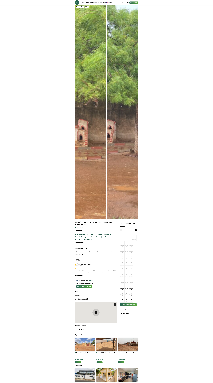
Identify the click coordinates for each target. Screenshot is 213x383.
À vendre (82, 2)
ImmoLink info (103, 2)
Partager (86, 6)
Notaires (90, 2)
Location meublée (95, 2)
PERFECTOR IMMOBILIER (86, 280)
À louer (86, 2)
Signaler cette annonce (129, 309)
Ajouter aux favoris (80, 6)
